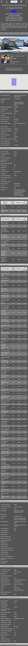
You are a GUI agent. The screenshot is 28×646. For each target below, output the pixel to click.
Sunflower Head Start (6, 462)
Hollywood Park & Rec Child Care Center (6, 375)
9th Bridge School (5, 401)
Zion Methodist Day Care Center (5, 441)
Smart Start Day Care (6, 460)
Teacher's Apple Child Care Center (6, 427)
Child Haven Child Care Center (5, 350)
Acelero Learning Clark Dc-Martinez (5, 320)
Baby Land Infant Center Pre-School (5, 424)
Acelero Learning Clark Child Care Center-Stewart (5, 296)
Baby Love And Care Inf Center (5, 372)
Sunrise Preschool (5, 310)
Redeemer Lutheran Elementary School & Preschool (6, 300)
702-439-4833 (17, 99)
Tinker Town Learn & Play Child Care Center (6, 289)
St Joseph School (5, 382)
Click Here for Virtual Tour (14, 69)
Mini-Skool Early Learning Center (5, 284)
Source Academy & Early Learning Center (6, 336)
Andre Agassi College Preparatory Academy (6, 248)
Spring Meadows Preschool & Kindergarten (5, 397)
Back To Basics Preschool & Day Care (6, 276)
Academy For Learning (6, 443)
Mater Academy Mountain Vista (4, 225)
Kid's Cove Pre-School (6, 328)
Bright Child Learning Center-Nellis (6, 279)
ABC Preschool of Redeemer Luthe (5, 304)
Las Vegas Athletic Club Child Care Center (5, 450)
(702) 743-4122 (12, 63)
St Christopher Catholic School (4, 343)
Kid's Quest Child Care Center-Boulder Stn (6, 353)
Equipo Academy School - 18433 (5, 221)
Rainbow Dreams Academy (5, 241)
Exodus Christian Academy (5, 369)
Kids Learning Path (5, 359)
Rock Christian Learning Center (5, 323)
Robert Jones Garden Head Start (6, 269)
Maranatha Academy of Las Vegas (5, 362)
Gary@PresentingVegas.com (15, 61)
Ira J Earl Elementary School (5, 206)
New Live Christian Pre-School (5, 379)
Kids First (3, 292)
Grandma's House (5, 282)
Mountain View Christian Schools (5, 307)
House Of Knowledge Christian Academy (6, 437)
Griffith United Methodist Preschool (6, 384)
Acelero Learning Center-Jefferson (5, 403)
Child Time (3, 326)
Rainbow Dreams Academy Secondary (5, 245)
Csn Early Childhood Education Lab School (6, 331)
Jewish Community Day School (5, 413)
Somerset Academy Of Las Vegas (5, 238)
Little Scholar (4, 394)
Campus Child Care (5, 333)
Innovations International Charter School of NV (6, 229)
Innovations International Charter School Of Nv (6, 234)
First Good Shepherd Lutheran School (5, 391)
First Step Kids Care (5, 263)
